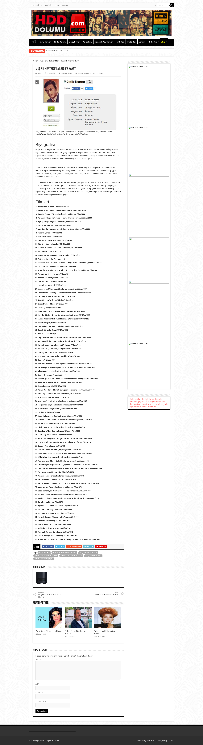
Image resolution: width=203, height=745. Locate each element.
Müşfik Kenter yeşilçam (44, 559)
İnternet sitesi (40, 701)
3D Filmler (48, 5)
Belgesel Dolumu (61, 5)
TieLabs (171, 740)
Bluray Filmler (74, 42)
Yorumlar (142, 42)
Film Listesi (120, 42)
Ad (37, 684)
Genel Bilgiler (36, 5)
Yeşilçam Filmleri (47, 61)
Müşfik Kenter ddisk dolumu (64, 553)
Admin (40, 73)
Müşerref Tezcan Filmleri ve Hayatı (49, 595)
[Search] (172, 5)
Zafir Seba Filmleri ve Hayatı (48, 631)
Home (36, 61)
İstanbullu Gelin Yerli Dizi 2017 (58, 51)
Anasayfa (34, 41)
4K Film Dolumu (60, 42)
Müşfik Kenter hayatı (94, 556)
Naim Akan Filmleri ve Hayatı (106, 594)
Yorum (38, 659)
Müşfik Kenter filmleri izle (71, 556)
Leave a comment (84, 73)
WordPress (151, 740)
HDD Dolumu (44, 553)
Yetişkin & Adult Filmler (104, 42)
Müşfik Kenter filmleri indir (46, 556)
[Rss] (155, 5)
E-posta (39, 693)
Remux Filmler (45, 42)
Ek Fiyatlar (153, 42)
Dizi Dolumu (87, 42)
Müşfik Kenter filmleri (88, 553)
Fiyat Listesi (131, 42)
